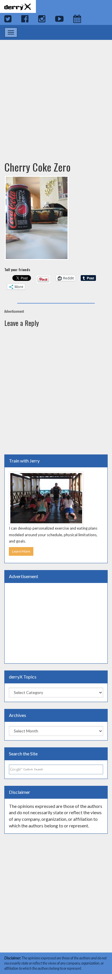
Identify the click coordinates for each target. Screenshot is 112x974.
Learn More (21, 551)
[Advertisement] (56, 95)
